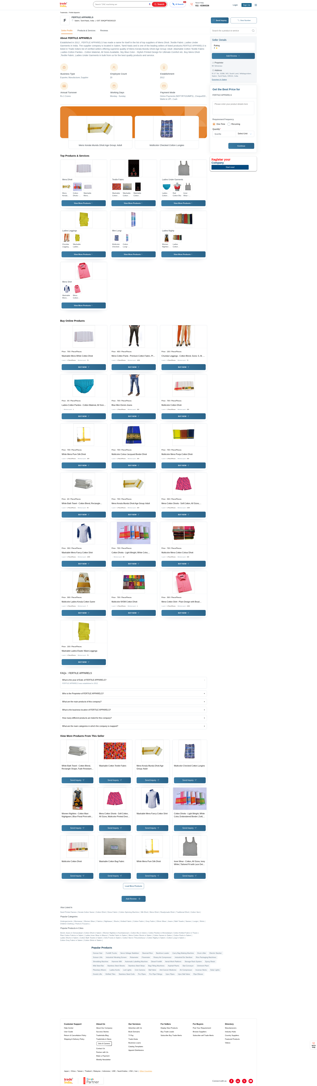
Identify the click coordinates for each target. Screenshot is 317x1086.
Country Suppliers (232, 1035)
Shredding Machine (100, 961)
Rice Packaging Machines (206, 957)
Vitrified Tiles (110, 974)
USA (131, 1071)
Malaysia (96, 1071)
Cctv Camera (140, 970)
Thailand (88, 1071)
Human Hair (97, 953)
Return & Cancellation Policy (75, 1035)
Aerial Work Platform (173, 961)
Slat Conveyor (188, 966)
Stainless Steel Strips (136, 966)
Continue (241, 146)
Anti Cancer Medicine (168, 970)
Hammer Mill (117, 961)
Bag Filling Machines (156, 966)
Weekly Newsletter (103, 1060)
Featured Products (232, 1039)
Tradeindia (63, 12)
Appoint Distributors (136, 1050)
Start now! (230, 167)
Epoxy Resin (210, 961)
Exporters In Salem (219, 80)
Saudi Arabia (122, 1071)
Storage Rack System (193, 961)
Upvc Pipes (170, 974)
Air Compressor (186, 970)
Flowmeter (146, 957)
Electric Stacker (216, 953)
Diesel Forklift (156, 961)
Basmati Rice (147, 953)
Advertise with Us (135, 1028)
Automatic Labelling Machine (136, 961)
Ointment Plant (203, 966)
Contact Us (100, 1048)
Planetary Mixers (99, 970)
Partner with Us (102, 1052)
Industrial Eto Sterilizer (183, 957)
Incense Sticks (201, 970)
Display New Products (169, 1028)
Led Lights (127, 970)
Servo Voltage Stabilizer (129, 953)
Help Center (68, 1028)
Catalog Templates (135, 1046)
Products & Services (86, 31)
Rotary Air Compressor (162, 957)
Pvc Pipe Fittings (155, 974)
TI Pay (130, 1035)
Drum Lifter (201, 953)
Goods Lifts (97, 974)
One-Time (220, 124)
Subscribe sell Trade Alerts (203, 1035)
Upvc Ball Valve (184, 974)
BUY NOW (82, 367)
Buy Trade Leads (167, 1032)
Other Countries (146, 1071)
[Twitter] (244, 1081)
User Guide (68, 1032)
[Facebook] (231, 1081)
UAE (113, 1071)
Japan (66, 1071)
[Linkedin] (238, 1081)
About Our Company (104, 1028)
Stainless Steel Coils (127, 974)
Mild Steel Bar (98, 966)
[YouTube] (251, 1081)
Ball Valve (152, 970)
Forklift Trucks (111, 953)
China (73, 1071)
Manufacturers (230, 1028)
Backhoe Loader (162, 953)
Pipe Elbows (198, 974)
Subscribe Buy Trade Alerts (171, 1035)
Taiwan (80, 1071)
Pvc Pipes (142, 974)
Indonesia (106, 1071)
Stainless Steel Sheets (116, 966)
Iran (136, 1071)
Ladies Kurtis (115, 970)
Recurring (235, 124)
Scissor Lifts (97, 957)
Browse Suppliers (199, 1032)
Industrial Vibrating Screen (116, 957)
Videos (227, 1043)
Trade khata (133, 1039)
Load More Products (133, 886)
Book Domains (134, 1032)
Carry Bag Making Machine (183, 953)
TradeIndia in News (103, 1039)
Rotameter (134, 957)
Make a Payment (102, 1056)
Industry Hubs (230, 1032)
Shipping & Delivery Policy (74, 1039)
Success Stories (102, 1032)
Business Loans (134, 1043)
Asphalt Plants (173, 966)
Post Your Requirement (202, 1028)
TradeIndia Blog (102, 1035)
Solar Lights (215, 970)
